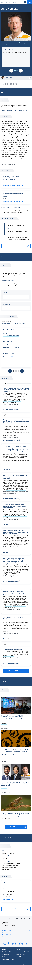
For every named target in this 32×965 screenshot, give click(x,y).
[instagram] (8, 943)
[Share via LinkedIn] (8, 84)
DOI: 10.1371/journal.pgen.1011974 (12, 434)
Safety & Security (6, 954)
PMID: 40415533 (9, 545)
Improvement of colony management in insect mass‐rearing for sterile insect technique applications (15, 477)
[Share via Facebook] (5, 84)
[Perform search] (25, 2)
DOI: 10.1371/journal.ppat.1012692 (13, 573)
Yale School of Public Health (16, 212)
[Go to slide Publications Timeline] (16, 371)
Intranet (4, 949)
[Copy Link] (29, 92)
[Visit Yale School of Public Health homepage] (16, 919)
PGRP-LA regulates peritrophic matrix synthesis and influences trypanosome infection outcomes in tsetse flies (16, 389)
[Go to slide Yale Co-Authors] (14, 371)
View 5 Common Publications (11, 347)
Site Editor (18, 949)
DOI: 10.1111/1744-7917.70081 (19, 489)
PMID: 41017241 (9, 489)
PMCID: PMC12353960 (13, 515)
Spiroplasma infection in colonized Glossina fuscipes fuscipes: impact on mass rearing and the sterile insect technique (15, 532)
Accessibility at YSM (6, 951)
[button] (8, 49)
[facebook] (4, 943)
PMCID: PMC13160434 (13, 400)
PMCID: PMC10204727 (21, 654)
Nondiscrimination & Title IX (22, 951)
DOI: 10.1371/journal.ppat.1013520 (12, 401)
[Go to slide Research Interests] (10, 371)
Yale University (5, 956)
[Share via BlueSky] (11, 84)
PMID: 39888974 (7, 572)
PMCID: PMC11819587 (16, 572)
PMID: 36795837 (11, 654)
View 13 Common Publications (11, 335)
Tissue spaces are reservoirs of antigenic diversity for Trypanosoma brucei (14, 618)
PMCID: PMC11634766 (13, 630)
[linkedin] (12, 943)
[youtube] (26, 943)
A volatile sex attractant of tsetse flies (13, 649)
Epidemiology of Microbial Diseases (15, 211)
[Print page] (16, 84)
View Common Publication (10, 359)
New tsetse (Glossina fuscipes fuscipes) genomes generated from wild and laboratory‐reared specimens (15, 506)
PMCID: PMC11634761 (18, 605)
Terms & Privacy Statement (21, 954)
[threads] (22, 943)
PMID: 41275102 (20, 460)
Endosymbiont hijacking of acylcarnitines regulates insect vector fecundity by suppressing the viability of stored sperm (16, 421)
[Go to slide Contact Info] (11, 71)
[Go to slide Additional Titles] (15, 70)
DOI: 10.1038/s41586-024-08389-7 (14, 606)
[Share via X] (3, 84)
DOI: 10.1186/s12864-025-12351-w (17, 462)
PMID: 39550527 (8, 605)
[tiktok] (15, 943)
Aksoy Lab (3, 211)
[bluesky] (19, 943)
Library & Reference (20, 956)
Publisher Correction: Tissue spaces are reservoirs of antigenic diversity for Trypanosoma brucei (16, 593)
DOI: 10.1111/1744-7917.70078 (20, 545)
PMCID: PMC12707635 (13, 434)
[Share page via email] (13, 84)
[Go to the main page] (9, 2)
